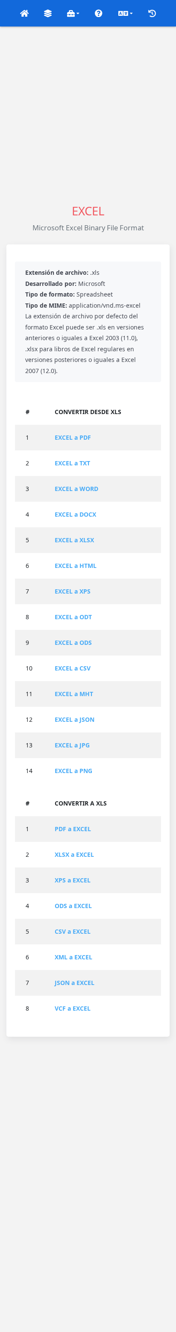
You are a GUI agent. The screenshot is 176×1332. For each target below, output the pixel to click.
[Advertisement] (88, 114)
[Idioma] (125, 13)
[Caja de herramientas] (73, 13)
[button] (24, 13)
